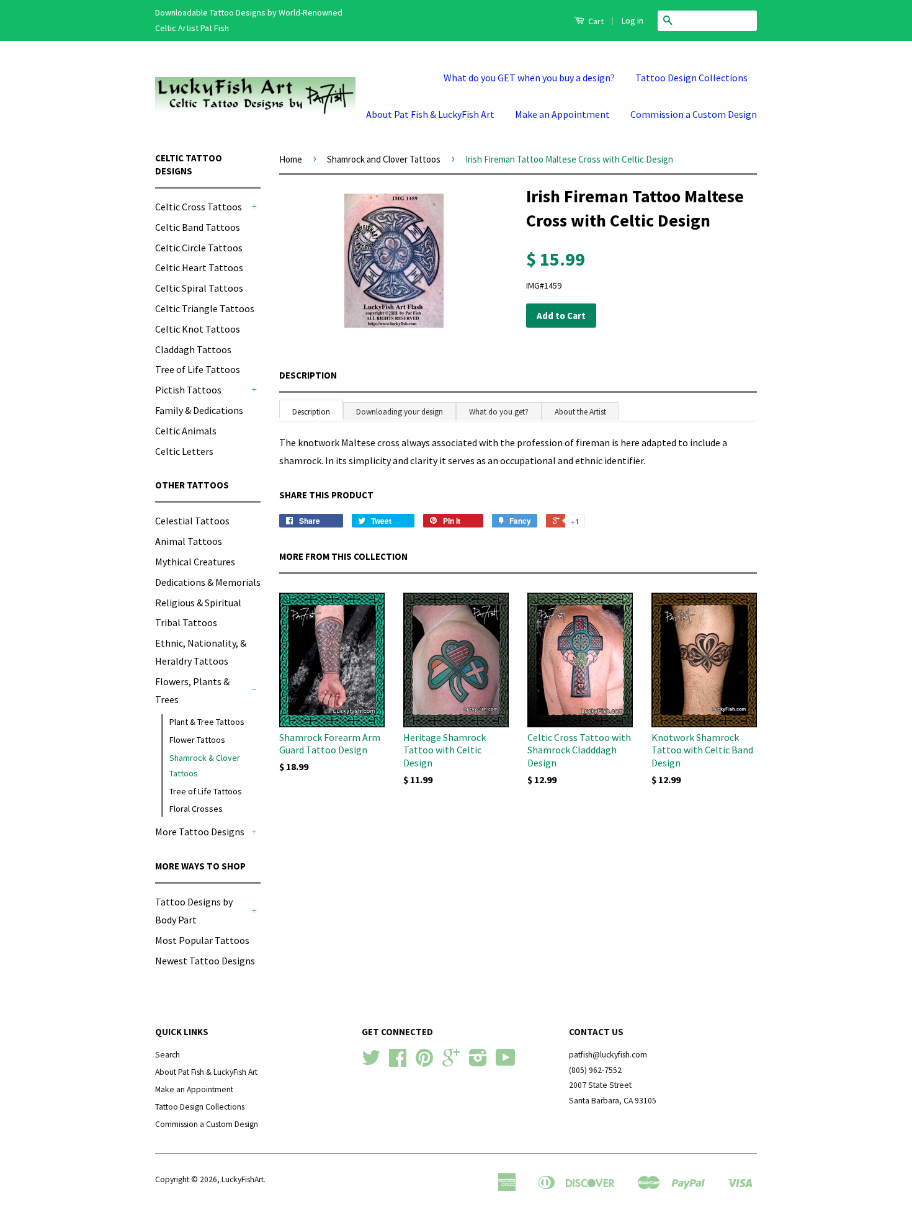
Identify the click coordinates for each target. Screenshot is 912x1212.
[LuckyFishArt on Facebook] (397, 1062)
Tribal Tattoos (186, 622)
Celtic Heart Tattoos (199, 267)
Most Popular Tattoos (202, 940)
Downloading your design (399, 411)
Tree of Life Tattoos (197, 369)
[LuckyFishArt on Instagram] (478, 1062)
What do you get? (499, 411)
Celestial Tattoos (192, 520)
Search (167, 1054)
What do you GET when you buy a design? (529, 77)
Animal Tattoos (188, 541)
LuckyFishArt (242, 1179)
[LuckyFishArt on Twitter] (371, 1062)
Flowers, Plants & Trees (192, 690)
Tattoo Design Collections (691, 77)
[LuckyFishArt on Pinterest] (424, 1062)
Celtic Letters (184, 451)
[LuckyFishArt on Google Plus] (451, 1062)
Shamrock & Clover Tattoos (204, 765)
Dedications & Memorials (208, 582)
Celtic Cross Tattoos (198, 206)
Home (290, 159)
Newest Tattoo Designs (205, 960)
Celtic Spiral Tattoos (199, 288)
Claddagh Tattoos (193, 349)
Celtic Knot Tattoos (197, 329)
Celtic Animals (186, 430)
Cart (595, 21)
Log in (632, 20)
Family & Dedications (199, 410)
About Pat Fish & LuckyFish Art (430, 114)
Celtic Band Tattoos (197, 227)
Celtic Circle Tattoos (199, 247)
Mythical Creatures (195, 561)
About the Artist (580, 411)
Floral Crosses (196, 808)
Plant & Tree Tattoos (206, 721)
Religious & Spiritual (198, 602)
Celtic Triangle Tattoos (204, 308)
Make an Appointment (562, 114)
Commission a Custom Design (693, 114)
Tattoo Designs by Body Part (194, 911)
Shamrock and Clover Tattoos (383, 159)
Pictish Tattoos (188, 390)
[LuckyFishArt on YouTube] (506, 1062)
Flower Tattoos (197, 739)
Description (308, 375)
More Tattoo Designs (199, 831)
